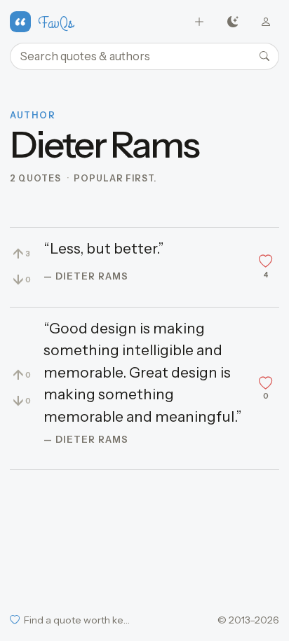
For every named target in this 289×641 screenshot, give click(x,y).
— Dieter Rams (86, 276)
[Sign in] (266, 22)
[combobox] (144, 57)
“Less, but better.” (103, 248)
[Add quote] (199, 22)
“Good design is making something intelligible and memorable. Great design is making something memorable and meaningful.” (142, 372)
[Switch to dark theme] (232, 22)
